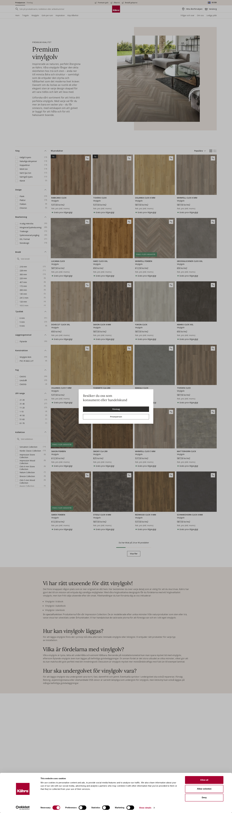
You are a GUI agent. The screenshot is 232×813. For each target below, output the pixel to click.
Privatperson (116, 416)
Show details (145, 808)
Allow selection (204, 789)
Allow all (204, 780)
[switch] (82, 807)
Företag (116, 409)
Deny (204, 797)
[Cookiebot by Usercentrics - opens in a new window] (23, 808)
